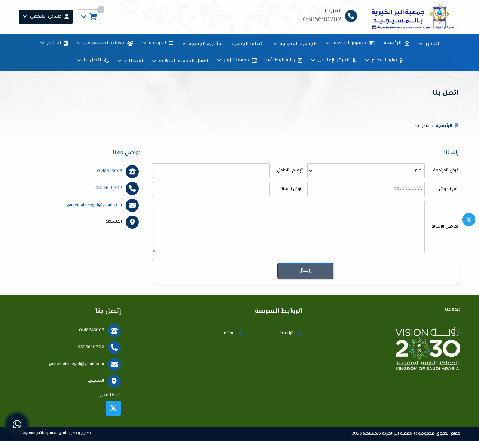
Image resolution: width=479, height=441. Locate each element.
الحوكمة (157, 43)
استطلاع (133, 61)
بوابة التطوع (384, 60)
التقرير (432, 44)
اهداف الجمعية (248, 44)
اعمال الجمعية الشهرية (183, 61)
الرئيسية (393, 43)
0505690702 (108, 188)
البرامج (54, 43)
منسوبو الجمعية (349, 43)
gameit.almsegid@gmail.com (94, 205)
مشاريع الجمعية (206, 44)
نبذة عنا (228, 333)
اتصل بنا (92, 60)
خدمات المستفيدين (104, 43)
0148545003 (109, 171)
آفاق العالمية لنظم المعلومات (42, 433)
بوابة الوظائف (280, 60)
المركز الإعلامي (334, 60)
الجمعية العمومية (298, 44)
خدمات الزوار (236, 60)
